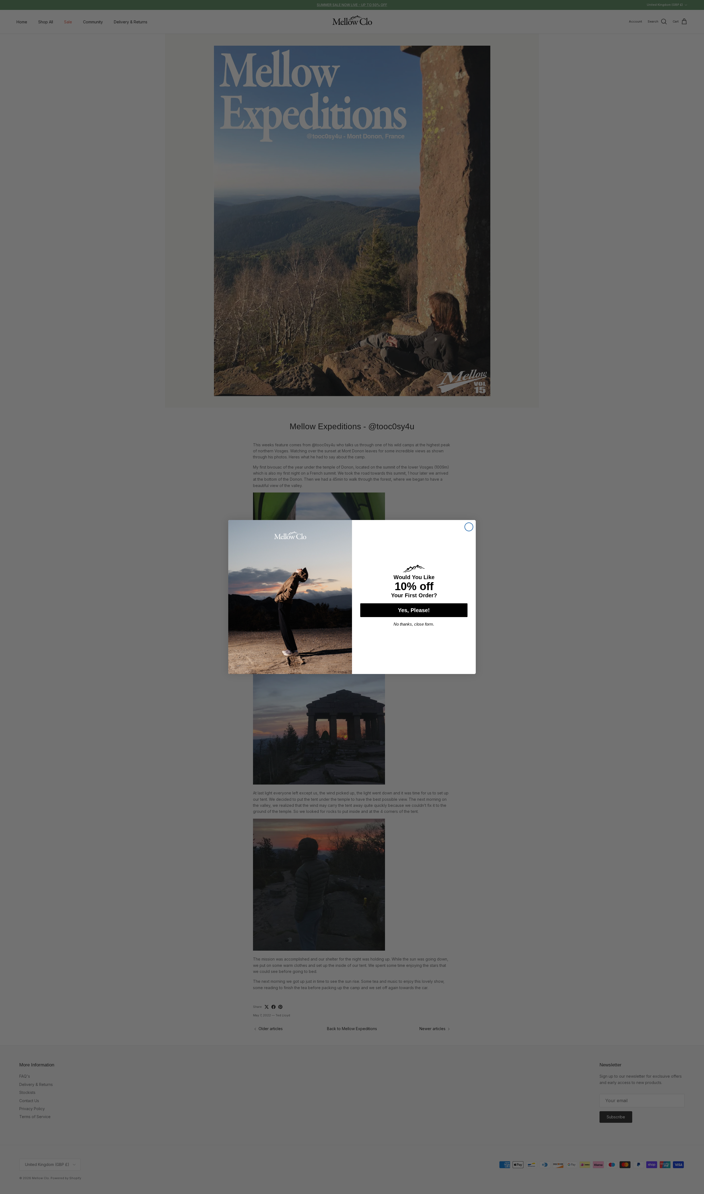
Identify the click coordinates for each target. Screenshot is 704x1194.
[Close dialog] (469, 527)
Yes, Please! (414, 610)
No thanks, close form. (414, 624)
